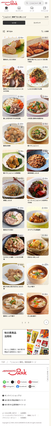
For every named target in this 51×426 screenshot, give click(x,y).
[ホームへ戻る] (9, 3)
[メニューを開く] (46, 3)
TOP (3, 362)
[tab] (37, 23)
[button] (34, 3)
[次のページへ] (46, 322)
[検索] (27, 3)
